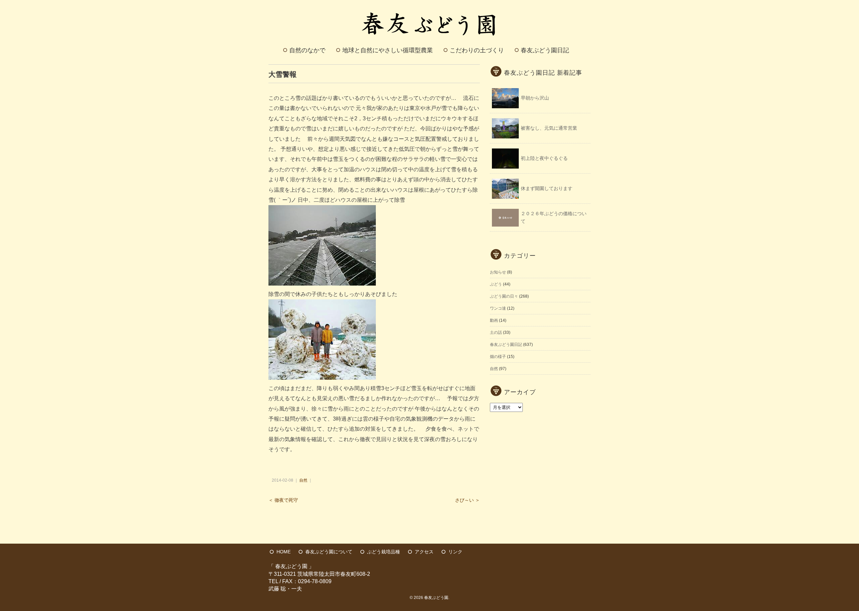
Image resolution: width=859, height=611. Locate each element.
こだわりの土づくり (477, 50)
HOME (283, 551)
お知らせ (498, 272)
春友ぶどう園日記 (545, 50)
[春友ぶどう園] (429, 8)
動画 (494, 320)
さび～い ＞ (467, 500)
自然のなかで (307, 50)
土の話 (496, 332)
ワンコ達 (498, 308)
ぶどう (496, 284)
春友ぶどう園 (436, 597)
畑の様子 (498, 356)
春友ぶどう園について (328, 551)
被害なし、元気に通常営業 (549, 128)
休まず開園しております (546, 188)
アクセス (424, 551)
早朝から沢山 (535, 98)
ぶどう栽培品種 (383, 551)
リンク (455, 551)
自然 (303, 480)
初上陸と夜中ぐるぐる (544, 158)
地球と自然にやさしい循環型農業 (387, 50)
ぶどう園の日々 (504, 296)
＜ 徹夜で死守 (283, 500)
